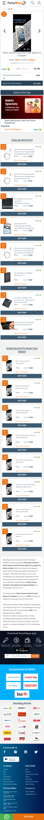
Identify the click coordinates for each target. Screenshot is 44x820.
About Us (5, 769)
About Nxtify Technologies (10, 784)
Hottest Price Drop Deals (31, 781)
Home (26, 769)
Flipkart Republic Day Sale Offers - (10, 804)
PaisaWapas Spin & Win (9, 810)
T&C (4, 78)
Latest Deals (28, 779)
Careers (27, 776)
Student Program (29, 784)
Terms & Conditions (8, 781)
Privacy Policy (6, 779)
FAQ (4, 774)
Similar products (22, 140)
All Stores (27, 771)
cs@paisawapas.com (30, 794)
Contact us (30, 788)
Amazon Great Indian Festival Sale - (9, 796)
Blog (4, 771)
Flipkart (31, 60)
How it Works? (7, 776)
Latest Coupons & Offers (31, 774)
